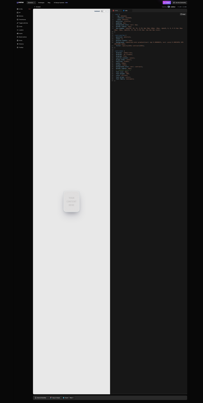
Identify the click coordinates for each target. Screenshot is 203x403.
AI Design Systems (60, 2)
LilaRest (173, 7)
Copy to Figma (56, 397)
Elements (30, 2)
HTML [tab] (116, 10)
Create (168, 2)
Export (66, 397)
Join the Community (180, 2)
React (71, 397)
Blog (49, 2)
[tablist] (122, 10)
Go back (38, 6)
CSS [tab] (126, 10)
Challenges (41, 2)
